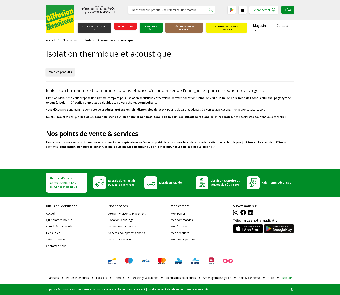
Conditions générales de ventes (165, 289)
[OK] (211, 10)
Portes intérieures (77, 278)
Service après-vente (120, 239)
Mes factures (179, 226)
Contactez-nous (56, 246)
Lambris (119, 278)
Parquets (53, 278)
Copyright (51, 289)
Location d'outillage (120, 220)
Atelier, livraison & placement (127, 213)
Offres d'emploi (56, 239)
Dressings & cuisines (145, 278)
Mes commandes (182, 220)
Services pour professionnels (126, 233)
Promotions (125, 26)
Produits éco (151, 28)
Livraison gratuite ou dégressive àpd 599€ (225, 182)
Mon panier (178, 213)
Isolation (287, 278)
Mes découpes (180, 233)
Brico (271, 278)
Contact (282, 25)
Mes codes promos (183, 239)
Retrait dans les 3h (121, 182)
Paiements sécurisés (276, 182)
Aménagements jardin (217, 278)
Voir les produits (60, 72)
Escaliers (101, 278)
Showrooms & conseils (123, 226)
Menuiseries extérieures (180, 278)
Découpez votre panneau (184, 28)
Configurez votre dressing (226, 28)
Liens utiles (53, 233)
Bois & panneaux (249, 278)
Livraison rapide (170, 182)
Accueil (50, 213)
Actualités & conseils (59, 226)
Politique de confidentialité (130, 289)
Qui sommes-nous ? (59, 220)
